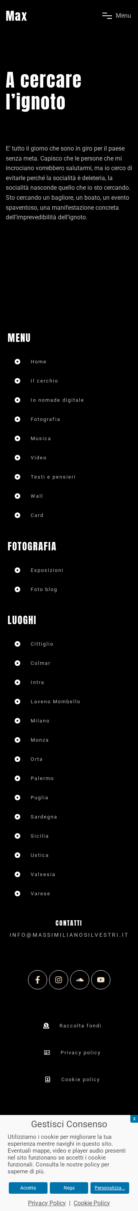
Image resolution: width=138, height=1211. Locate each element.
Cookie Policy (92, 1203)
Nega (69, 1188)
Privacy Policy (47, 1203)
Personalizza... (110, 1188)
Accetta (28, 1188)
